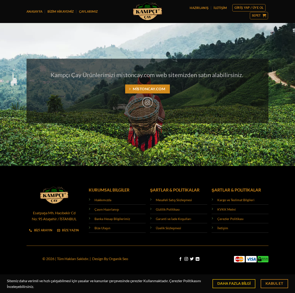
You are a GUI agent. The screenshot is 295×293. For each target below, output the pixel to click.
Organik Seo (118, 258)
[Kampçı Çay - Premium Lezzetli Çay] (147, 11)
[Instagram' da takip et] (147, 102)
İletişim (220, 8)
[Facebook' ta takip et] (180, 259)
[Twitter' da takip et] (192, 259)
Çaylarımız (88, 11)
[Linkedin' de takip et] (197, 259)
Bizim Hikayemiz (60, 11)
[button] (249, 8)
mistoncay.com (135, 74)
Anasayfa (34, 11)
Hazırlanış (199, 8)
